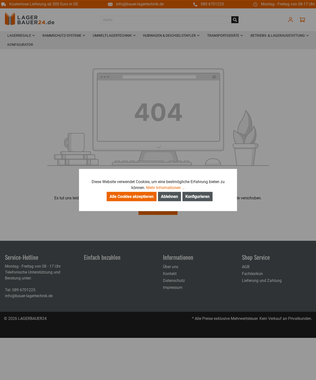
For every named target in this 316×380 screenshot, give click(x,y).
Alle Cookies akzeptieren (132, 196)
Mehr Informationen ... (165, 187)
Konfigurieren (197, 196)
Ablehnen (169, 196)
